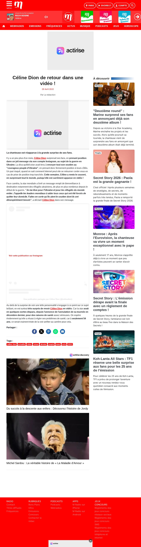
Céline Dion (40, 158)
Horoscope (131, 26)
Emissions (35, 26)
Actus (71, 26)
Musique (85, 26)
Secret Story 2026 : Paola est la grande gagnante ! (112, 180)
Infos (31, 507)
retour (36, 344)
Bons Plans (34, 504)
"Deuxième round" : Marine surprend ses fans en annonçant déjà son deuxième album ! (113, 116)
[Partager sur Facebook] (34, 333)
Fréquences (54, 26)
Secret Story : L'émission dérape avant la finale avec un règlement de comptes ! (113, 304)
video (29, 344)
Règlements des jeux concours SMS (103, 521)
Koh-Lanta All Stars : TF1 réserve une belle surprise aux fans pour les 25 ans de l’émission (113, 364)
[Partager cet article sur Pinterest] (48, 333)
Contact (10, 504)
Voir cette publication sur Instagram (25, 255)
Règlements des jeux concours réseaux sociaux (103, 511)
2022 (70, 344)
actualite (21, 344)
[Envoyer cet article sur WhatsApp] (55, 333)
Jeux (116, 26)
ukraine (43, 344)
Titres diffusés (13, 507)
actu (64, 344)
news (58, 344)
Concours (34, 514)
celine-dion (11, 344)
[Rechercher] (132, 5)
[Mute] (46, 17)
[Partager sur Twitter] (41, 333)
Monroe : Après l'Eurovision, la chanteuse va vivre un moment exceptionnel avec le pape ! (113, 241)
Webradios (17, 26)
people (51, 344)
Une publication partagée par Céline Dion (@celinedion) (48, 299)
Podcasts (101, 26)
